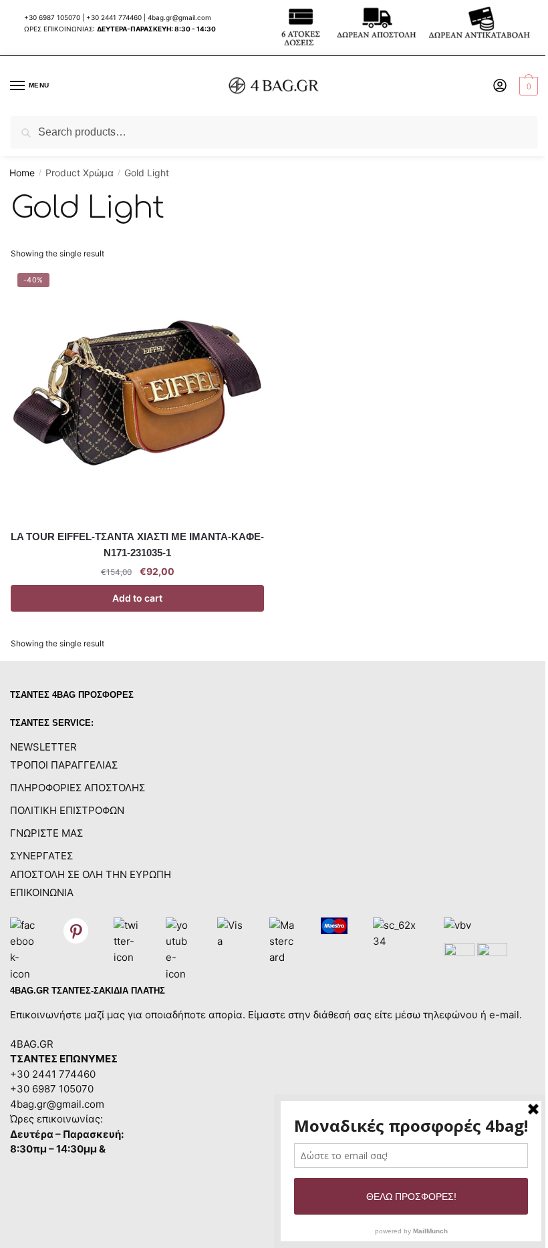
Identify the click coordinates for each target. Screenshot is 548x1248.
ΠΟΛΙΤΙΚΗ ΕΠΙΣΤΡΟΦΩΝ (67, 810)
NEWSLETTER (43, 747)
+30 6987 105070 (53, 17)
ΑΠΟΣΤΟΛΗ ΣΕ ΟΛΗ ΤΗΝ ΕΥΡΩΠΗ (90, 874)
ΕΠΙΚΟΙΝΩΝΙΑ (42, 892)
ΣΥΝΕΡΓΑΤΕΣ (41, 855)
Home (22, 172)
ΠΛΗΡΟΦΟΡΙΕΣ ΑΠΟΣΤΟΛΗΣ (77, 787)
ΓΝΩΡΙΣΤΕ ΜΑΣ (46, 833)
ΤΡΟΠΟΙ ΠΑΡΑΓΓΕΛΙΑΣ (64, 765)
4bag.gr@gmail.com (179, 17)
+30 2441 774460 (114, 17)
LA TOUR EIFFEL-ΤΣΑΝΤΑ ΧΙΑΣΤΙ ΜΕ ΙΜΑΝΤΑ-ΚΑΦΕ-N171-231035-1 (137, 544)
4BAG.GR (31, 1044)
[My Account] (500, 86)
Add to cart (137, 598)
